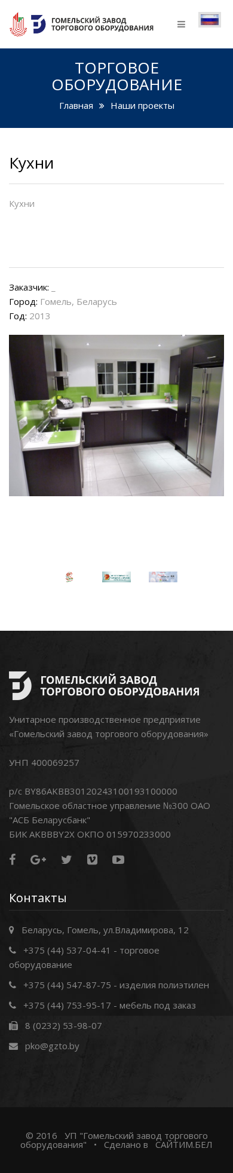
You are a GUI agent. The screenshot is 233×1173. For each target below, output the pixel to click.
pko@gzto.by (52, 1046)
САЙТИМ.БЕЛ (184, 1144)
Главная (76, 105)
